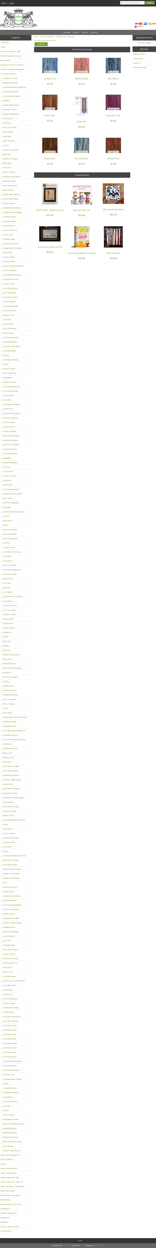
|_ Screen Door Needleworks (11, 905)
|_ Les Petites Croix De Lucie (11, 552)
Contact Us (94, 32)
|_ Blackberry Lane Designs (11, 176)
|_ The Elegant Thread (9, 1030)
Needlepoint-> (5, 1209)
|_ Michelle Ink (6, 632)
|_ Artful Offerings (7, 132)
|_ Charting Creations (8, 217)
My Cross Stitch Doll (81, 210)
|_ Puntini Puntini (7, 784)
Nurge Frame (5, 1218)
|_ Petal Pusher (6, 744)
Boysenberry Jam (113, 116)
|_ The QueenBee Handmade (11, 1061)
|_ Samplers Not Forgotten (10, 878)
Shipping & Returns (139, 54)
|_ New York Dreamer (8, 699)
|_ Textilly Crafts (6, 994)
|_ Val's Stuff (5, 1106)
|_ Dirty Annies (6, 320)
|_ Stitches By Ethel (8, 954)
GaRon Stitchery (67, 1245)
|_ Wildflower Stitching (9, 1133)
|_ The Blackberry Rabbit (10, 1008)
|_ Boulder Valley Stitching (10, 194)
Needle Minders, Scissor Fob (11, 1204)
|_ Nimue (4, 708)
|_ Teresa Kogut (6, 990)
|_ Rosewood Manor (8, 842)
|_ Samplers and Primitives (10, 873)
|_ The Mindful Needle (8, 1034)
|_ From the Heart (7, 395)
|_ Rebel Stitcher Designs (10, 807)
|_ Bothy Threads (7, 190)
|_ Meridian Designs (8, 628)
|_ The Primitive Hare (8, 1052)
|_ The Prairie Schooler (9, 1048)
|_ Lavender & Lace (8, 547)
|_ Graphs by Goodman (9, 418)
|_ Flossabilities (6, 378)
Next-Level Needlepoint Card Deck (81, 253)
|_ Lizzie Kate (6, 583)
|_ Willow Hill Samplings (9, 1137)
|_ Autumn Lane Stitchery (10, 150)
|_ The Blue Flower (7, 1012)
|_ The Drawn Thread (8, 1025)
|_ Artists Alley (6, 136)
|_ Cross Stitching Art (8, 293)
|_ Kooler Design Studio (9, 538)
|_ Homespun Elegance (9, 454)
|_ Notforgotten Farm (8, 726)
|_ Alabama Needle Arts (9, 83)
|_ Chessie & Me (7, 235)
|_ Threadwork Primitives (10, 1092)
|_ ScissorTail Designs (9, 900)
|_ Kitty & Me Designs (8, 534)
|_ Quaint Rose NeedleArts (10, 789)
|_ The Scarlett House (8, 1066)
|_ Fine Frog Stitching (8, 373)
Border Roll (81, 122)
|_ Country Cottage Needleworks (12, 266)
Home (3, 3)
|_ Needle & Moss (7, 686)
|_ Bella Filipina (6, 163)
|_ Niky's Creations (8, 704)
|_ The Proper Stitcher (9, 1057)
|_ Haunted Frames (8, 427)
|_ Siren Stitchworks (8, 936)
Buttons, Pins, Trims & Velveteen (12, 65)
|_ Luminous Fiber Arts (9, 605)
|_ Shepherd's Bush (8, 927)
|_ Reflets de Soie (7, 815)
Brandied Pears (113, 159)
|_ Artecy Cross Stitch (9, 127)
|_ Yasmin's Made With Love (11, 1151)
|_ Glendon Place (7, 409)
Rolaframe (4, 1222)
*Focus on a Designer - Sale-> (11, 51)
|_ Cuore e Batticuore (8, 302)
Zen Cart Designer (99, 1245)
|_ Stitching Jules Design (9, 958)
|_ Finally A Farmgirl (8, 369)
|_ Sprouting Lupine (8, 945)
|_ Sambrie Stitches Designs (11, 869)
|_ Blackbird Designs (8, 181)
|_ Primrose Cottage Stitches (11, 780)
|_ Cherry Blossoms (8, 226)
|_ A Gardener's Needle (9, 78)
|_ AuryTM (5, 145)
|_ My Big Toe (6, 672)
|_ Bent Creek (6, 168)
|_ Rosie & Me (6, 847)
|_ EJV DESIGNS (7, 324)
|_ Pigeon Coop (6, 753)
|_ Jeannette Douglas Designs (11, 494)
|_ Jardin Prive (6, 480)
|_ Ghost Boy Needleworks (10, 404)
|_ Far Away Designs (8, 351)
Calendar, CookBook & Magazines (12, 69)
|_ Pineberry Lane (7, 757)
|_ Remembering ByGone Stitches (13, 820)
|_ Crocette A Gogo (8, 284)
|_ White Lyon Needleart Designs (12, 1124)
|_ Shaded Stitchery (8, 914)
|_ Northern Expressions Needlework (14, 717)
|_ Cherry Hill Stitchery (9, 230)
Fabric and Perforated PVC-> (11, 1155)
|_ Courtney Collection (9, 270)
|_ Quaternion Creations (9, 793)
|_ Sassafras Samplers (9, 887)
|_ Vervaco (5, 1110)
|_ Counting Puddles (8, 261)
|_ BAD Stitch (6, 154)
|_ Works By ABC (7, 1146)
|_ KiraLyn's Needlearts (9, 529)
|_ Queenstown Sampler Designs (12, 798)
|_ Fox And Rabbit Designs (10, 386)
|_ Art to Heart (6, 123)
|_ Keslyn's (5, 525)
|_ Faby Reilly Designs (9, 342)
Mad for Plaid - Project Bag (10, 1195)
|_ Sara (3, 882)
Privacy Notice (138, 58)
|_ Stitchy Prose (6, 967)
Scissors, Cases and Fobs (10, 1226)
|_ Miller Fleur (6, 641)
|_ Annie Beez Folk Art (9, 109)
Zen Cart (82, 1245)
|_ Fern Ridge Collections (10, 360)
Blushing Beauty (81, 79)
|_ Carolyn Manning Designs (11, 208)
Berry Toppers (5, 60)
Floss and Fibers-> (7, 1159)
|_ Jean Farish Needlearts (10, 489)
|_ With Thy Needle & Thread (11, 1142)
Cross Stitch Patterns (47, 37)
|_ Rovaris (4, 851)
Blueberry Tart (50, 79)
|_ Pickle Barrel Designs (9, 748)
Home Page (66, 32)
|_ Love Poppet (6, 592)
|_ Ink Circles (6, 467)
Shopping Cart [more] (144, 38)
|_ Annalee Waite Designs (10, 105)
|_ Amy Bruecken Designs (10, 96)
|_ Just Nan (5, 516)
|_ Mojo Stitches (7, 659)
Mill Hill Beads (5, 1200)
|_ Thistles (4, 1084)
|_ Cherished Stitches (8, 221)
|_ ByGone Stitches (8, 203)
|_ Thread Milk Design (9, 1088)
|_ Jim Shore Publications (10, 503)
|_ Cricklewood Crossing (9, 279)
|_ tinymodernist (6, 1097)
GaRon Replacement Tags (10, 1177)
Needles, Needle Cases (9, 1213)
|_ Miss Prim (5, 650)
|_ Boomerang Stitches (9, 185)
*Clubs (3, 47)
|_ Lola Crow (5, 588)
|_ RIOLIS (4, 824)
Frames (3, 1164)
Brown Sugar (50, 116)
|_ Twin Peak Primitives (9, 1101)
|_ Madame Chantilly (8, 614)
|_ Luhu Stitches (7, 601)
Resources (76, 32)
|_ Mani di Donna (7, 623)
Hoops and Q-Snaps (8, 1191)
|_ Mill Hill (4, 637)
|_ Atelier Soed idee (8, 141)
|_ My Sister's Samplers (9, 677)
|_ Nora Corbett (6, 713)
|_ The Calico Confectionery (11, 1017)
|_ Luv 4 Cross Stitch (8, 610)
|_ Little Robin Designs (9, 574)
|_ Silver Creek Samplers (10, 932)
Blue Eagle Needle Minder (113, 209)
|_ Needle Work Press (9, 690)
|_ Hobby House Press (9, 449)
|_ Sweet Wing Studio (8, 985)
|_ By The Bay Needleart (9, 199)
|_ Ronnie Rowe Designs (10, 838)
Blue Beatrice (113, 79)
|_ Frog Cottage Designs (9, 391)
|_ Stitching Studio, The (9, 963)
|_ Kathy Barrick (7, 521)
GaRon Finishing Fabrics (9, 1168)
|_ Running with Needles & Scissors (13, 856)
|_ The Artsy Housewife (9, 999)
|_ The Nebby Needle (8, 1039)
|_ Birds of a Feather (8, 172)
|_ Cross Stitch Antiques (9, 288)
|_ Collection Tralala (8, 239)
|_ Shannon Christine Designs (11, 923)
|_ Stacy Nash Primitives (10, 949)
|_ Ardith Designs (7, 118)
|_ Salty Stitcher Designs (9, 860)
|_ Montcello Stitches (8, 663)
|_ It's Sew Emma (7, 471)
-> (9, 74)
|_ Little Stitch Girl (7, 579)
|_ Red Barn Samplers (9, 811)
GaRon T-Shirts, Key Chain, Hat (12, 1182)
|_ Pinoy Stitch (6, 762)
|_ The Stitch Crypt (7, 1075)
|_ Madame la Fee (7, 619)
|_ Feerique (5, 355)
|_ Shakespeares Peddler (10, 918)
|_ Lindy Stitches (7, 561)
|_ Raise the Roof (7, 802)
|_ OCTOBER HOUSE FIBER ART (13, 731)
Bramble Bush (50, 159)
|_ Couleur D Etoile (7, 257)
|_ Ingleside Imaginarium (9, 462)
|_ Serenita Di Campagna (10, 909)
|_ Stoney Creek (7, 972)
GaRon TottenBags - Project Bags (12, 1186)
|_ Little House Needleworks (11, 570)
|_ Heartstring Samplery (9, 440)
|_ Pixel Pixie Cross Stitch (10, 766)
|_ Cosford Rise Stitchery (10, 244)
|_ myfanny (5, 681)
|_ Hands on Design (8, 422)
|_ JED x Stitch (6, 498)
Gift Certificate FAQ (140, 67)
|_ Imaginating (6, 458)
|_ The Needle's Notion (9, 1043)
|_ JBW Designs (7, 485)
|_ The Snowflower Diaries (10, 1070)
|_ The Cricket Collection (9, 1021)
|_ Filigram (5, 364)
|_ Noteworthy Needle (8, 722)
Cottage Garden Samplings (65, 37)
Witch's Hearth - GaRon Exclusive (49, 210)
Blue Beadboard (81, 159)
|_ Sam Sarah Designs (9, 865)
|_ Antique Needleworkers (10, 114)
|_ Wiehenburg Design (9, 1128)
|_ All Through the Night (9, 92)
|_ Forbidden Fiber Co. (9, 382)
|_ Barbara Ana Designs (9, 159)
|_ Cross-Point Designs (9, 297)
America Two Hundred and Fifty (49, 247)
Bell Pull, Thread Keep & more (11, 56)
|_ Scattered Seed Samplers (11, 896)
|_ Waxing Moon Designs (10, 1119)
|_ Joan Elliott (6, 507)
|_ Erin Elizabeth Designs (10, 337)
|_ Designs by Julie (8, 315)
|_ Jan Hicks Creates (8, 476)
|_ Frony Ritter (6, 400)
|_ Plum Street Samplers (9, 771)
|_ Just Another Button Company (12, 512)
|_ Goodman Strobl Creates (10, 413)
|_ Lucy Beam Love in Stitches (11, 596)
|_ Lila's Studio (6, 556)
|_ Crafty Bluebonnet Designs (11, 275)
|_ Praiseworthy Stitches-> (10, 775)
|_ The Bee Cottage (8, 1003)
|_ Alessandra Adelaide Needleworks (14, 87)
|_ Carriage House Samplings (11, 212)
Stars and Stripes (113, 253)
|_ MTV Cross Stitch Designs (11, 668)
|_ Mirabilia (5, 646)
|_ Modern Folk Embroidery (10, 655)
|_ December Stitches (8, 310)
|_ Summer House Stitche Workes (13, 981)
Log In (11, 3)
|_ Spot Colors (6, 941)
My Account (85, 32)
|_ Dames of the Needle (9, 306)
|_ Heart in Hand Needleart (10, 436)
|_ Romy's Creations (8, 833)
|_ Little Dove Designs (9, 565)
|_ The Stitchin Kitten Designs (11, 1079)
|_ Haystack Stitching (8, 431)
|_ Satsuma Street (7, 891)
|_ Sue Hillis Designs (8, 976)
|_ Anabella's (5, 100)
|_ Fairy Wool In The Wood (10, 346)
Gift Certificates (6, 1231)
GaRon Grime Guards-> (9, 1173)
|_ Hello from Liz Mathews (10, 445)
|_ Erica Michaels (7, 333)
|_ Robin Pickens (7, 829)
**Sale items (5, 42)
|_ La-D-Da (5, 543)
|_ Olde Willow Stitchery (9, 735)
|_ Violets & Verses (8, 1115)
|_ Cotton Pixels (6, 252)
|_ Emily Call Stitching (8, 328)
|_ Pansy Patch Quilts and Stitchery (13, 739)
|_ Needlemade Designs (9, 695)
